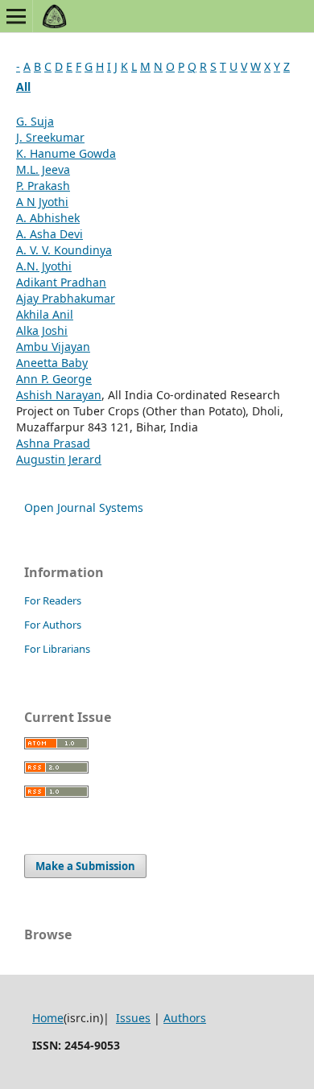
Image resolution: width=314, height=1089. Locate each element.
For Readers (52, 600)
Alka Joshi (42, 330)
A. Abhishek (48, 217)
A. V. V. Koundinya (64, 250)
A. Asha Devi (49, 233)
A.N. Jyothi (44, 266)
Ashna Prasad (53, 443)
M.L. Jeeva (43, 169)
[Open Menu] (16, 16)
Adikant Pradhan (61, 282)
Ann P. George (54, 378)
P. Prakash (43, 185)
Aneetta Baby (52, 362)
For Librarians (57, 648)
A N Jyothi (42, 201)
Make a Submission (85, 866)
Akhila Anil (44, 314)
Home (48, 1017)
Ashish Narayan (58, 394)
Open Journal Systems (83, 507)
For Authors (52, 624)
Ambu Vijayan (53, 346)
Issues (133, 1017)
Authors (184, 1017)
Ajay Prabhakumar (65, 298)
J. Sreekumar (50, 137)
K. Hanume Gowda (66, 153)
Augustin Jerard (58, 459)
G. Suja (35, 121)
